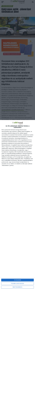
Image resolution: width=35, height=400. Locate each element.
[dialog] (17, 260)
